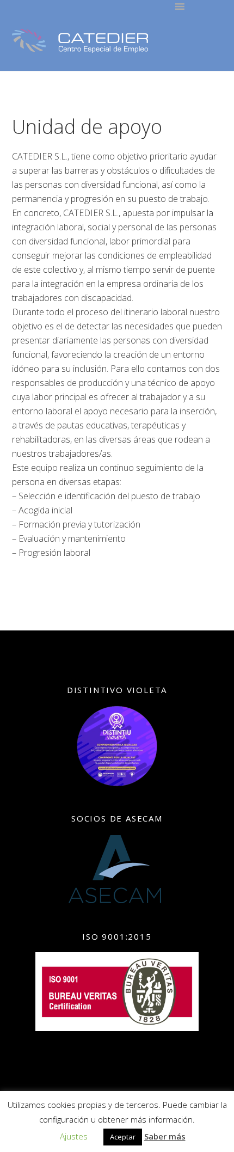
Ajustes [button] (74, 1136)
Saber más (165, 1136)
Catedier (80, 41)
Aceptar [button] (123, 1137)
